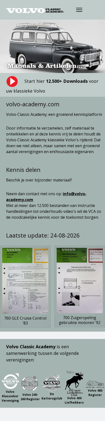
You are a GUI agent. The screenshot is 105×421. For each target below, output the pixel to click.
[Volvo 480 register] (95, 383)
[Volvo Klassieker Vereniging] (10, 381)
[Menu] (79, 9)
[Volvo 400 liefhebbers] (74, 383)
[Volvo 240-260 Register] (30, 383)
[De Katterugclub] (51, 383)
